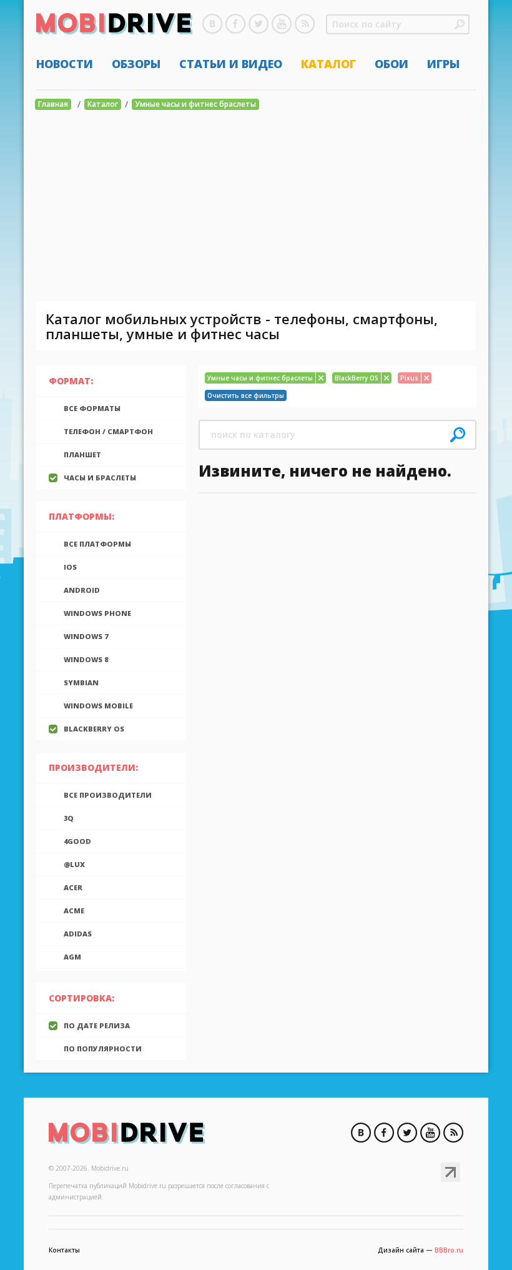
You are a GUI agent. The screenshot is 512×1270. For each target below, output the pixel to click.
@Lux (74, 864)
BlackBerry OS (94, 728)
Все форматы (92, 408)
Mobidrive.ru (114, 25)
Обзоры (136, 63)
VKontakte (212, 24)
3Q (69, 818)
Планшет (82, 454)
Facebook (235, 24)
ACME (74, 910)
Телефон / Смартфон (108, 431)
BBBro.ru (449, 1250)
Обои (391, 63)
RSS (305, 24)
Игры (443, 63)
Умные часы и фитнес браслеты (195, 104)
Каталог (328, 63)
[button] (460, 24)
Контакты (64, 1250)
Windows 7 (86, 636)
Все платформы (97, 543)
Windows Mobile (98, 705)
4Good (77, 841)
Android (82, 590)
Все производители (108, 795)
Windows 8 (86, 659)
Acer (73, 887)
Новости (64, 63)
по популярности (103, 1048)
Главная (53, 104)
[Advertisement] (256, 208)
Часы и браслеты (100, 477)
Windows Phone (97, 613)
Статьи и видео (230, 63)
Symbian (81, 682)
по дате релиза (97, 1025)
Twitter (258, 24)
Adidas (78, 933)
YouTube (282, 24)
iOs (70, 567)
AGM (72, 956)
